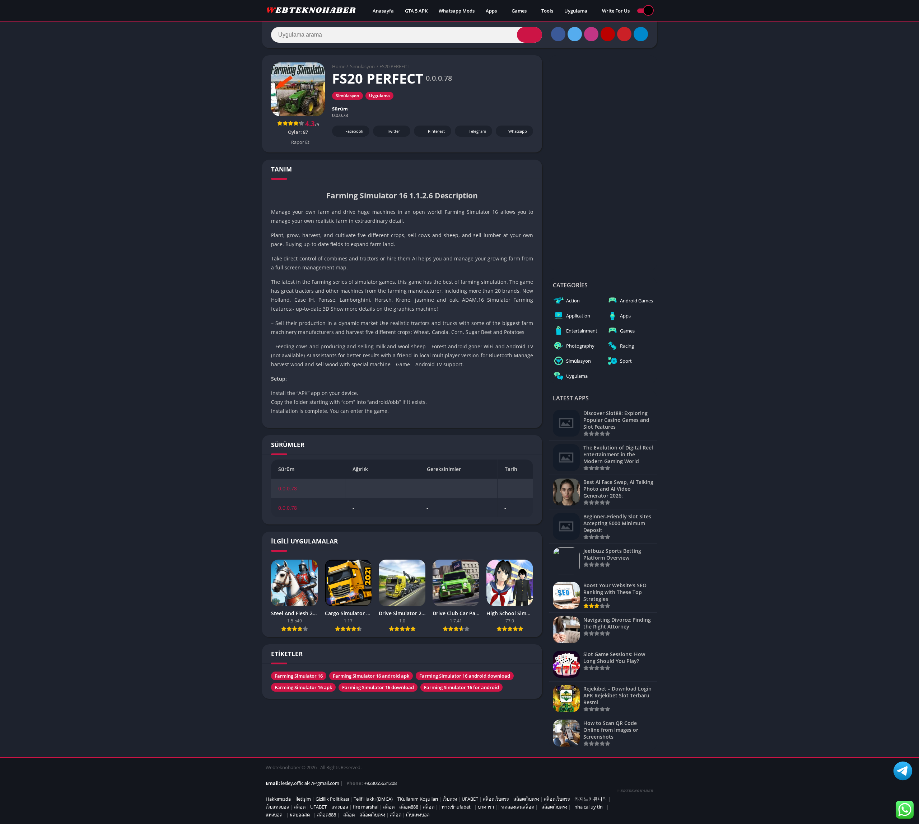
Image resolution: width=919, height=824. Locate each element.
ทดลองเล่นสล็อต (517, 807)
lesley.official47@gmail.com (310, 783)
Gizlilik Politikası (332, 799)
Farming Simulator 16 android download (464, 676)
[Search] (529, 35)
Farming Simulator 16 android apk (371, 676)
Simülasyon (362, 66)
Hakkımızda (278, 799)
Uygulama (575, 11)
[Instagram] (591, 34)
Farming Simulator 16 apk (303, 687)
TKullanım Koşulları (417, 799)
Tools (547, 11)
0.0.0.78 (287, 488)
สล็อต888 (408, 807)
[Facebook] (558, 34)
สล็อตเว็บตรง (496, 799)
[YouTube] (608, 34)
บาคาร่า (486, 807)
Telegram (477, 131)
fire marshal (365, 807)
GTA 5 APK (416, 11)
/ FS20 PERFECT (393, 66)
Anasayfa (383, 11)
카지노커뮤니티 (590, 799)
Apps (491, 11)
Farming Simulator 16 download (378, 687)
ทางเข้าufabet (456, 807)
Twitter (393, 131)
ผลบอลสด (300, 814)
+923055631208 (380, 783)
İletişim (303, 799)
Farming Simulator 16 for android (461, 687)
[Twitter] (575, 34)
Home (338, 66)
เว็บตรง (450, 799)
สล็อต (299, 807)
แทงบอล (339, 807)
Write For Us (616, 11)
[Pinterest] (624, 34)
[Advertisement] (603, 162)
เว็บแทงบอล (277, 807)
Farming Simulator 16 (299, 676)
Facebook (354, 131)
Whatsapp (517, 131)
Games (519, 11)
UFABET (470, 799)
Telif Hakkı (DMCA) (373, 799)
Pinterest (436, 131)
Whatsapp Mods (457, 11)
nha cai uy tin (588, 807)
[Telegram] (641, 34)
